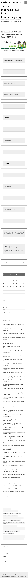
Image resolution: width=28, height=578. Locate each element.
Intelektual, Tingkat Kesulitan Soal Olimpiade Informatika (13, 329)
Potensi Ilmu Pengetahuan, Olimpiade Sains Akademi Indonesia (13, 389)
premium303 (6, 152)
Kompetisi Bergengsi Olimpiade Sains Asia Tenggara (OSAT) (13, 419)
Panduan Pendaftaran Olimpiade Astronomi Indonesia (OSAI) (13, 411)
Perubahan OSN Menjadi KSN (10, 488)
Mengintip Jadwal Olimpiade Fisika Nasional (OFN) (13, 406)
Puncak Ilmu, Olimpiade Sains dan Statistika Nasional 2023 (13, 385)
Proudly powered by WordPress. (18, 576)
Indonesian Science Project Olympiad (12, 480)
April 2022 (5, 556)
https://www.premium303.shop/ (11, 197)
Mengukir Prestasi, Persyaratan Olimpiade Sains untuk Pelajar (13, 437)
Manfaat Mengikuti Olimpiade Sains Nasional (13, 483)
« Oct (4, 300)
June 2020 (5, 561)
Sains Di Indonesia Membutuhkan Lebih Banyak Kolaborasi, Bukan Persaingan (14, 470)
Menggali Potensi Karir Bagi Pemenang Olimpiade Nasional (12, 360)
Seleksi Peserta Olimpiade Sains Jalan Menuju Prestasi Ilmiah (13, 351)
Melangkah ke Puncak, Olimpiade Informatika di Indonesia (14, 334)
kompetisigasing (6, 312)
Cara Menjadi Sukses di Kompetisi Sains (12, 496)
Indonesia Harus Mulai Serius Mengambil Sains (14, 474)
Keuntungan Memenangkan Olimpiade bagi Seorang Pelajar (13, 393)
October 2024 (6, 551)
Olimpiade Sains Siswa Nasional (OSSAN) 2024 (13, 445)
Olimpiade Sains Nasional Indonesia (11, 477)
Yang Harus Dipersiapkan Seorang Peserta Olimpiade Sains (13, 347)
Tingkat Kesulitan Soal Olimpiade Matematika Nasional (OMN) (13, 398)
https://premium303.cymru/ (10, 209)
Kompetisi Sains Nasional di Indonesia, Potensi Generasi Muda (14, 453)
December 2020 (6, 559)
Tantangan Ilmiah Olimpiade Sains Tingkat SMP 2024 (14, 441)
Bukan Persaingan (6, 508)
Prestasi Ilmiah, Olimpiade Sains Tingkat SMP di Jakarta (13, 369)
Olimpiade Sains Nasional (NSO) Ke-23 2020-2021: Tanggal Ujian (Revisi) (13, 466)
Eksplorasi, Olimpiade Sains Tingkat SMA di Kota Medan (13, 364)
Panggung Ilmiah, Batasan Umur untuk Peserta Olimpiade (14, 338)
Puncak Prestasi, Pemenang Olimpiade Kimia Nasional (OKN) (13, 402)
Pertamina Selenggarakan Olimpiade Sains (13, 485)
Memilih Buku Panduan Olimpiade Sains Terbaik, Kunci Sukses (12, 342)
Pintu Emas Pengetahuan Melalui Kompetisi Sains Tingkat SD (13, 448)
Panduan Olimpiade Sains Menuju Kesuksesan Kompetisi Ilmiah (14, 433)
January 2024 (6, 553)
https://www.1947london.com (10, 220)
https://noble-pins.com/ (10, 83)
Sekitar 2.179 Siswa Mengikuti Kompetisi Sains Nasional (14, 462)
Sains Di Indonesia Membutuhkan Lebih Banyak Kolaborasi (12, 536)
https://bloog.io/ (17, 232)
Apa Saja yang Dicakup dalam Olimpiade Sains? (14, 377)
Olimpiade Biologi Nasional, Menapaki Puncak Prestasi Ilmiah (13, 380)
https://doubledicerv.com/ (10, 247)
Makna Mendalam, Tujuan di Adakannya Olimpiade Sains (12, 355)
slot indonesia (7, 140)
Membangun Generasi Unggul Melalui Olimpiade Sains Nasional (12, 424)
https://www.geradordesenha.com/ (12, 175)
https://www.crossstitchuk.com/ (12, 71)
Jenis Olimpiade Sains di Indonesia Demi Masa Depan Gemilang (14, 428)
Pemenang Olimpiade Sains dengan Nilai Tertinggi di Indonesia (12, 373)
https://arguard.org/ (9, 186)
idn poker (6, 129)
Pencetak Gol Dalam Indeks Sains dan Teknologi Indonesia (14, 492)
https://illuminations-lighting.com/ (13, 60)
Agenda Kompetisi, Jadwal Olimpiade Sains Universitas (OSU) (13, 415)
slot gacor (6, 117)
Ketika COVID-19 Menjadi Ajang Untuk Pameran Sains (14, 457)
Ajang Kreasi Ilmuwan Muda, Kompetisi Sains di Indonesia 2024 (14, 325)
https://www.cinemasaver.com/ (11, 94)
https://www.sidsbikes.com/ (10, 106)
